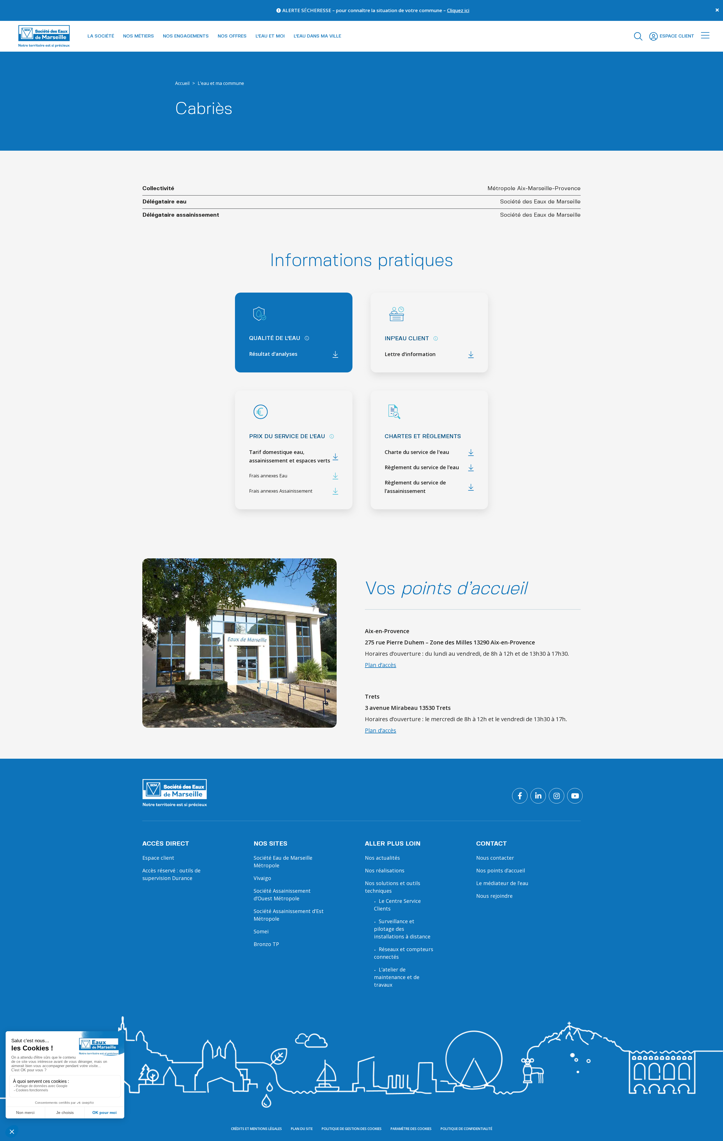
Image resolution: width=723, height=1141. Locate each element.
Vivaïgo (262, 878)
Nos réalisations (384, 870)
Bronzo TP (266, 944)
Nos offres (232, 36)
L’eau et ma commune (221, 83)
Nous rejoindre (494, 895)
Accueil (182, 83)
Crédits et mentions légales (256, 1129)
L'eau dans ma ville (317, 36)
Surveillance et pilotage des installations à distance (402, 929)
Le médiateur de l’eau (502, 883)
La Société (101, 36)
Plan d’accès (380, 665)
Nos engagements (186, 36)
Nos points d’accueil (500, 870)
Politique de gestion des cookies (352, 1129)
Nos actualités (382, 857)
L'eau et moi (270, 36)
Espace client (158, 857)
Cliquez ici (382, 10)
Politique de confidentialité (466, 1129)
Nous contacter (495, 857)
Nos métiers (138, 36)
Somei (261, 931)
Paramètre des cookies (411, 1129)
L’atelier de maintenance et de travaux (396, 977)
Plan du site (302, 1129)
